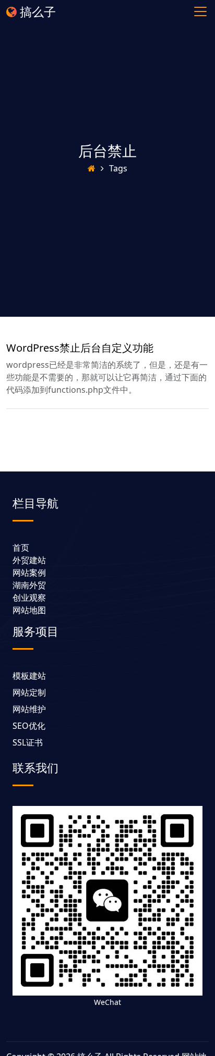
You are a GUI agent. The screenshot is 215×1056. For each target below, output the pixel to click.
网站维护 (29, 709)
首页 (21, 547)
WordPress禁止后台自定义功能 (79, 348)
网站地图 (29, 610)
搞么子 (36, 11)
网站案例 (29, 572)
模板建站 (29, 675)
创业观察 (29, 597)
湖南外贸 (29, 585)
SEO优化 (29, 725)
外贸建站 (29, 560)
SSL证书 (28, 742)
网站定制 (29, 692)
